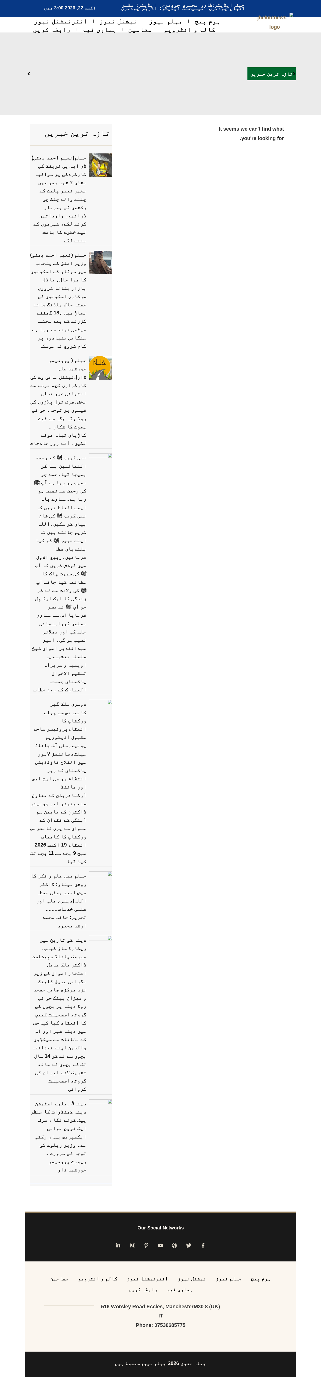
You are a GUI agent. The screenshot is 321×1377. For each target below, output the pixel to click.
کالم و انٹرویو (189, 29)
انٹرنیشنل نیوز (61, 21)
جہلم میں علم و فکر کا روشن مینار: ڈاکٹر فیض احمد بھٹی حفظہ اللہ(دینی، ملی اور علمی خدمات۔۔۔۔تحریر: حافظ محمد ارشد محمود (58, 900)
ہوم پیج (207, 21)
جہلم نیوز (166, 21)
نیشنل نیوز (118, 21)
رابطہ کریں (52, 29)
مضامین (140, 29)
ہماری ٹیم (99, 29)
